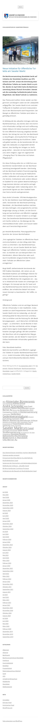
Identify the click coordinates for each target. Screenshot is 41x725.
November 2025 (8, 505)
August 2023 (7, 550)
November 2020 (8, 610)
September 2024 (8, 529)
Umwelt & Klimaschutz (10, 679)
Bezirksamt (17, 368)
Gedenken (16, 414)
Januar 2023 (6, 566)
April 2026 (6, 497)
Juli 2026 (5, 492)
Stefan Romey (23, 430)
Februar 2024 (7, 539)
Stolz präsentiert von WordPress (12, 721)
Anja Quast (28, 406)
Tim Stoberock (25, 432)
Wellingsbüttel (7, 687)
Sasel (11, 371)
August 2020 (7, 616)
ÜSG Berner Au (10, 439)
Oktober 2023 (7, 547)
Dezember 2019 (8, 631)
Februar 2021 (7, 603)
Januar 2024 (6, 542)
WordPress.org (7, 708)
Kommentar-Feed (8, 705)
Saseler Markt (15, 374)
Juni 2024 (5, 534)
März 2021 (6, 600)
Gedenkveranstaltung (15, 416)
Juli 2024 (5, 532)
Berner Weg (16, 410)
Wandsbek (6, 684)
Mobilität (6, 666)
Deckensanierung (28, 412)
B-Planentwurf (7, 408)
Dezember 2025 (8, 503)
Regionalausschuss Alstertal (12, 671)
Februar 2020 (7, 629)
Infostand (31, 417)
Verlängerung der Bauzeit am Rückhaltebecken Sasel (20, 471)
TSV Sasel (32, 432)
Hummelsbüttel (8, 663)
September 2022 (8, 571)
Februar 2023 (7, 563)
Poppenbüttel (7, 668)
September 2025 (8, 508)
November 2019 (8, 634)
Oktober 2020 (7, 613)
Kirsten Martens (7, 418)
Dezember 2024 (8, 524)
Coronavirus (7, 412)
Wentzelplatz (23, 436)
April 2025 (6, 518)
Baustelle (32, 408)
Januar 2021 (6, 605)
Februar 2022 (7, 579)
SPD (4, 676)
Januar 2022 (6, 581)
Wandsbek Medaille (18, 434)
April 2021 (6, 597)
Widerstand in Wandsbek (15, 437)
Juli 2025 (5, 513)
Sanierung (6, 425)
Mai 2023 (5, 555)
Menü (20, 7)
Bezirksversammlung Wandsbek (13, 658)
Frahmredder (6, 414)
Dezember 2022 (8, 568)
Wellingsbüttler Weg (10, 436)
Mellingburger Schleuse (28, 420)
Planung (30, 422)
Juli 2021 (5, 595)
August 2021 (7, 592)
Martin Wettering (11, 420)
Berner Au (8, 409)
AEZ (4, 402)
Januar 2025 (6, 521)
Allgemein (6, 650)
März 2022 (6, 576)
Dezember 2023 (8, 545)
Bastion (14, 408)
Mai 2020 (5, 624)
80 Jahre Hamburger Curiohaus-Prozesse (16, 468)
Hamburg (6, 660)
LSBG (22, 418)
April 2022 (6, 574)
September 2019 (8, 637)
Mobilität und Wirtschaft (10, 422)
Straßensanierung (11, 432)
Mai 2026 (5, 495)
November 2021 (8, 584)
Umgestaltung (6, 434)
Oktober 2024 (7, 526)
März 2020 (6, 626)
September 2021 (8, 589)
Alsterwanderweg (8, 403)
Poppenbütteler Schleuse (22, 423)
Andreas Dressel (19, 403)
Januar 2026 (6, 500)
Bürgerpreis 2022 (26, 410)
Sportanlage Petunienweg (10, 430)
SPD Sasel (28, 428)
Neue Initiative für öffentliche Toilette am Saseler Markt (19, 70)
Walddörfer (6, 681)
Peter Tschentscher (22, 422)
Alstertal (10, 368)
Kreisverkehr (15, 418)
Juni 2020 (5, 621)
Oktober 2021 (7, 587)
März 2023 (6, 560)
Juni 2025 (5, 516)
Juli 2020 (5, 618)
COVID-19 (16, 412)
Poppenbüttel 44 (7, 424)
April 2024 (6, 537)
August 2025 (7, 510)
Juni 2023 (5, 553)
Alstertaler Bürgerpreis (20, 401)
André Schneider (13, 406)
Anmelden (6, 700)
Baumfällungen (23, 408)
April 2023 (6, 558)
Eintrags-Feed (7, 703)
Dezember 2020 (8, 608)
